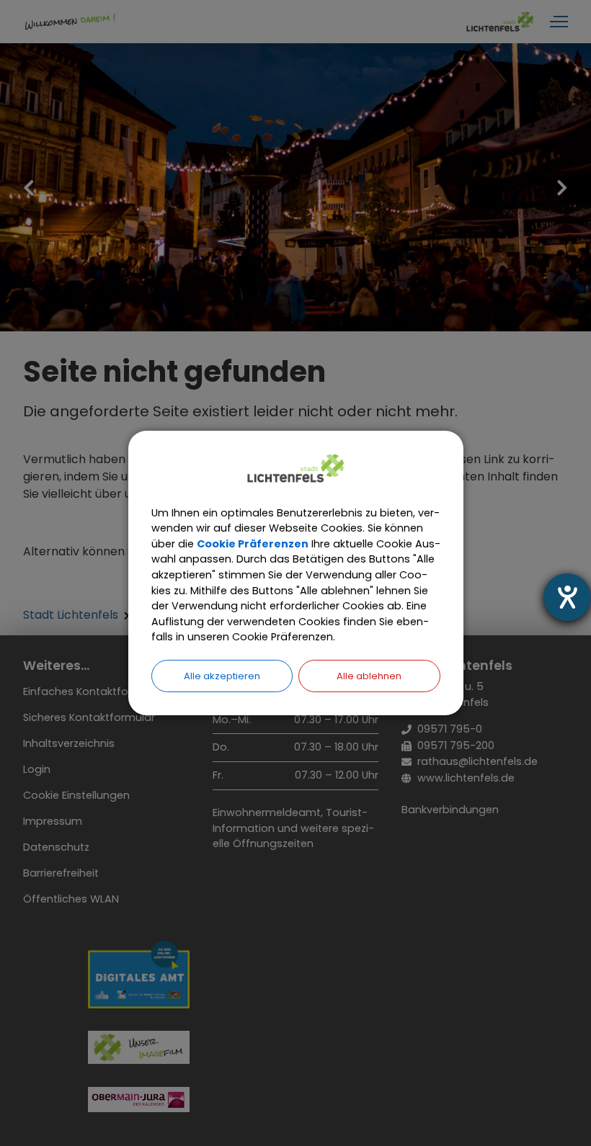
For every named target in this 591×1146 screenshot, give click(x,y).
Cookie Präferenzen (252, 544)
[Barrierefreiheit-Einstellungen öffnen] (567, 597)
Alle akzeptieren (222, 676)
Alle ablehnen (369, 676)
